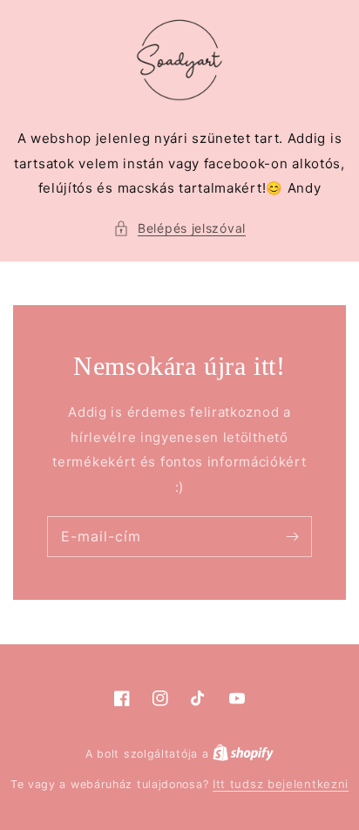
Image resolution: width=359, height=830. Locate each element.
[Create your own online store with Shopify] (243, 753)
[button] (179, 229)
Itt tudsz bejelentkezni (281, 784)
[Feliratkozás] (292, 536)
